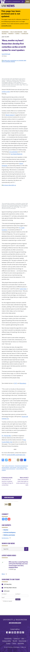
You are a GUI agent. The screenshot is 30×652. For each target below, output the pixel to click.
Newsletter (21, 643)
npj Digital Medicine (16, 154)
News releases (9, 497)
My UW (15, 641)
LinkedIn (18, 632)
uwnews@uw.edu (6, 25)
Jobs (23, 638)
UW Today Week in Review (10, 587)
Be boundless (15, 623)
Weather (5, 530)
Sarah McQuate (6, 54)
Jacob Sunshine (13, 467)
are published (13, 152)
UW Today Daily (8, 584)
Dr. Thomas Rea (6, 435)
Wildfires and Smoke (9, 535)
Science (17, 33)
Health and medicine (16, 31)
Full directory (5, 538)
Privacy (8, 643)
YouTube (15, 632)
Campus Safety (6, 641)
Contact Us (16, 638)
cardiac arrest (6, 91)
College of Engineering (9, 465)
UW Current (6, 591)
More (6, 504)
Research (11, 33)
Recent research (10, 115)
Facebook (7, 632)
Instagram (12, 632)
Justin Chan (23, 289)
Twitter (10, 632)
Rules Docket (22, 641)
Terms (14, 643)
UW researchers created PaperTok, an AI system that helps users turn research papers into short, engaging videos (18, 565)
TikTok (23, 632)
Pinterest (20, 632)
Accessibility (8, 638)
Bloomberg (23, 383)
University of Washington (3, 1)
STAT (15, 383)
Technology (24, 33)
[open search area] (22, 1)
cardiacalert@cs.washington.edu (15, 455)
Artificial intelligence (9, 532)
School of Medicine (20, 468)
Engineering (5, 31)
